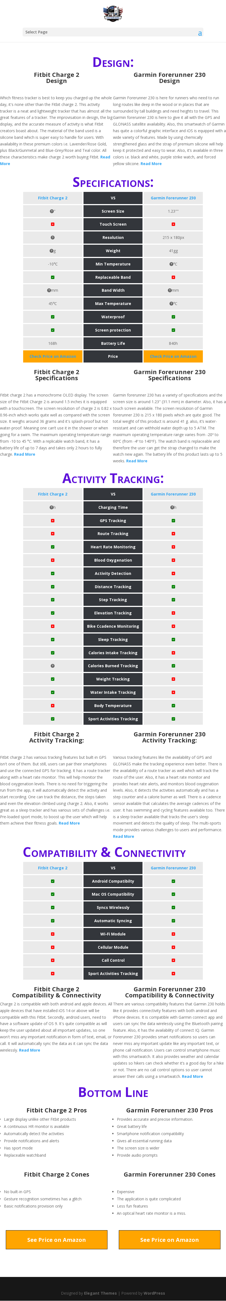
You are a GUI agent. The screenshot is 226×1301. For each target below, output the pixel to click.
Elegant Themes (100, 1293)
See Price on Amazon (56, 1239)
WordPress (154, 1293)
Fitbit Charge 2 (52, 197)
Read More (151, 163)
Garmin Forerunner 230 (173, 197)
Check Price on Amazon (52, 356)
